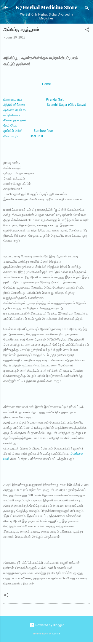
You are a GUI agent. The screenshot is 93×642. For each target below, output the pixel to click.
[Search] (87, 8)
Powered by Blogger (49, 625)
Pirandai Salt (55, 99)
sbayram (56, 633)
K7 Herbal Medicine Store (46, 7)
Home (46, 84)
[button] (87, 30)
